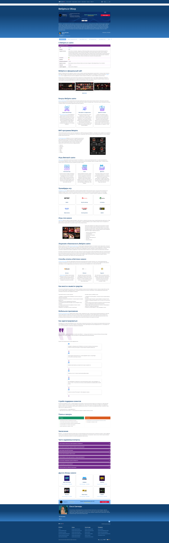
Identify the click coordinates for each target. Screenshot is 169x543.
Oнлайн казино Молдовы (76, 532)
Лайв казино (61, 220)
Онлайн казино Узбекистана (77, 533)
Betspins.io (70, 47)
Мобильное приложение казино (64, 313)
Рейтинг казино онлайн (89, 528)
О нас (59, 528)
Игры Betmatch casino (102, 39)
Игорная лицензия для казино (64, 535)
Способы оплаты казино (63, 261)
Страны (88, 1)
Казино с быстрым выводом (103, 532)
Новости (92, 1)
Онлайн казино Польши (76, 528)
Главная (61, 4)
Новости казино (87, 535)
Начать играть (105, 15)
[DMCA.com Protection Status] (108, 539)
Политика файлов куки (62, 530)
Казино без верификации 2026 (103, 530)
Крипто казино (100, 528)
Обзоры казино (65, 4)
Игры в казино (61, 159)
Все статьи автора (62, 516)
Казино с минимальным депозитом (104, 533)
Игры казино (84, 1)
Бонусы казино (74, 1)
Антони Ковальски (67, 35)
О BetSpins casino (62, 39)
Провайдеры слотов (101, 535)
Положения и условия (62, 532)
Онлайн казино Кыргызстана (77, 530)
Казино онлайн (68, 1)
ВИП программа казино (92, 39)
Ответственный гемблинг (63, 536)
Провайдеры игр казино (63, 190)
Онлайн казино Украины (76, 536)
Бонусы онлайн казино (62, 100)
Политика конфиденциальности (64, 533)
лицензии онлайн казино (73, 246)
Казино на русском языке (89, 530)
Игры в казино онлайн (89, 533)
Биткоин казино (62, 275)
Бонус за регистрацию (63, 114)
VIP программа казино (62, 138)
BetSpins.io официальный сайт (72, 39)
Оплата (79, 1)
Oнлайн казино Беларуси (76, 535)
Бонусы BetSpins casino (83, 39)
